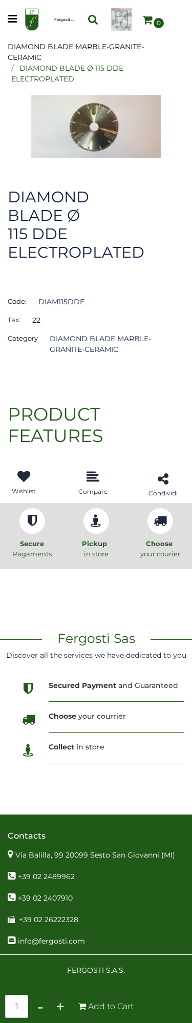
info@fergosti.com (51, 941)
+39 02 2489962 (46, 876)
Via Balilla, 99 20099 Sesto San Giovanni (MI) (95, 855)
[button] (96, 126)
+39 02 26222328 (48, 919)
